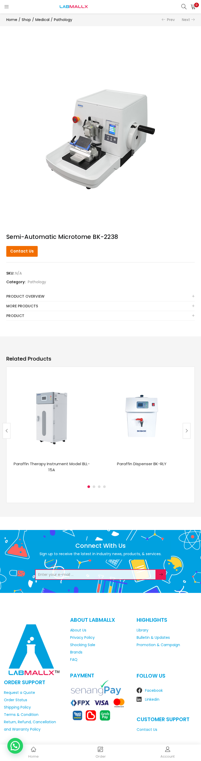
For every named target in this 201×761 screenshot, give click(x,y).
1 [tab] (88, 486)
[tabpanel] (51, 427)
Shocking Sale (82, 644)
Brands (76, 652)
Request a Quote (19, 692)
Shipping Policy (17, 707)
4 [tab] (104, 486)
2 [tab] (94, 486)
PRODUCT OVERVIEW (25, 296)
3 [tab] (99, 486)
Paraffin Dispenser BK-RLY (141, 464)
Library (142, 630)
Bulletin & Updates (153, 637)
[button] (193, 6)
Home (11, 19)
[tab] (100, 296)
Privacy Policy (82, 637)
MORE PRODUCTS (22, 306)
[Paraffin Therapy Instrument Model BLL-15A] (51, 415)
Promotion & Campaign (158, 644)
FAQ (73, 659)
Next (186, 19)
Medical (42, 19)
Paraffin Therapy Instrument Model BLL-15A (52, 467)
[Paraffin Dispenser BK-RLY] (141, 415)
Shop (26, 19)
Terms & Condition (21, 714)
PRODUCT (15, 315)
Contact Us (22, 251)
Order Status (15, 700)
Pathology (63, 19)
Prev (171, 19)
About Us (78, 630)
